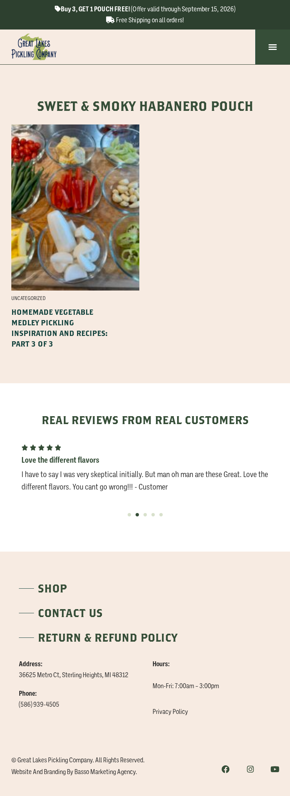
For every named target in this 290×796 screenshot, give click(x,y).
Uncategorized (28, 298)
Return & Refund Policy (107, 637)
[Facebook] (226, 769)
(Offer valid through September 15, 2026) (148, 9)
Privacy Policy (170, 711)
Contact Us (70, 612)
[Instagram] (250, 769)
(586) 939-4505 (39, 704)
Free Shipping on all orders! (149, 20)
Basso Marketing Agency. (105, 772)
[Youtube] (275, 769)
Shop (52, 588)
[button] (272, 47)
